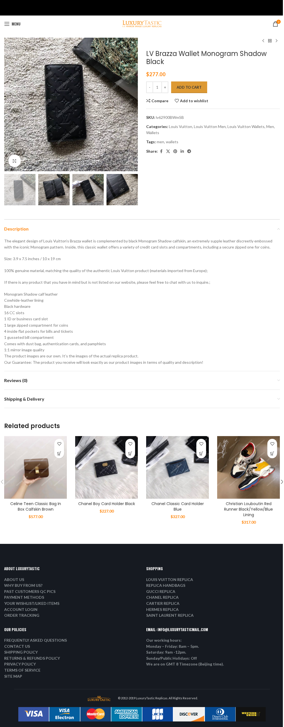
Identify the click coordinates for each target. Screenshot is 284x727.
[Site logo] (142, 23)
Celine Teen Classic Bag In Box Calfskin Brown (35, 506)
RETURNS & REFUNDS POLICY (32, 658)
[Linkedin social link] (182, 151)
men (160, 141)
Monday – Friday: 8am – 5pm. (172, 646)
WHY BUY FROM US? (23, 585)
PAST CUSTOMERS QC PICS (29, 591)
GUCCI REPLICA (160, 591)
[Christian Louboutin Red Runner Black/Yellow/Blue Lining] (248, 467)
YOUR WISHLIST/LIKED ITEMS (31, 603)
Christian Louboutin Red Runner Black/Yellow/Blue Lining (248, 509)
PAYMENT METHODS (24, 597)
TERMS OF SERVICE (22, 670)
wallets (172, 141)
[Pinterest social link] (175, 151)
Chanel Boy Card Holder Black (106, 503)
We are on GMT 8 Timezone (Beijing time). (185, 664)
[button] (9, 104)
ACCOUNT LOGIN (20, 609)
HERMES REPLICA (162, 609)
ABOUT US (14, 579)
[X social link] (168, 151)
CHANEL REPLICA (162, 597)
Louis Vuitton (180, 126)
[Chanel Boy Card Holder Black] (106, 467)
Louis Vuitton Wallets (246, 126)
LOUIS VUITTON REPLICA (169, 579)
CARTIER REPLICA (162, 603)
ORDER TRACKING (21, 615)
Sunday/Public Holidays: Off (171, 658)
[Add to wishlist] (59, 444)
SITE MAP (13, 676)
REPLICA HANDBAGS (165, 585)
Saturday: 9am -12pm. (166, 652)
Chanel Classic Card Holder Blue (177, 506)
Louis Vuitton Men (210, 126)
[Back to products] (270, 41)
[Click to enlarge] (14, 161)
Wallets (152, 132)
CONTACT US (17, 646)
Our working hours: (164, 640)
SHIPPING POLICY (21, 652)
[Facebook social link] (161, 151)
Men (270, 126)
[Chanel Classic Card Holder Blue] (177, 467)
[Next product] (276, 41)
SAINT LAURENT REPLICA (170, 615)
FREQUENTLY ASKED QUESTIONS (35, 640)
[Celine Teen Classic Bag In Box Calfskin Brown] (35, 467)
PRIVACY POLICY (20, 664)
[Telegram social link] (189, 151)
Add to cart (189, 87)
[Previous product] (263, 41)
